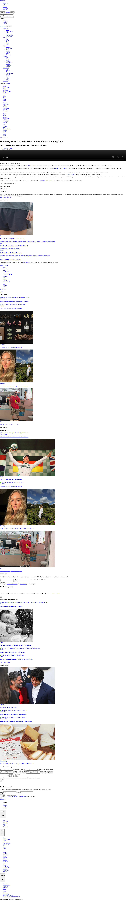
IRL (4, 824)
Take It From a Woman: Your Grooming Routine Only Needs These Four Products (17, 386)
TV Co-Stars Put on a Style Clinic (8, 707)
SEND (2, 779)
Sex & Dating (9, 36)
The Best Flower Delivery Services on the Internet (12, 652)
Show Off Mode (9, 35)
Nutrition (8, 64)
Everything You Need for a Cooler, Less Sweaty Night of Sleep (15, 645)
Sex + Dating (3, 711)
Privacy (4, 891)
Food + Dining (9, 31)
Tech (7, 77)
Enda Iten (56, 168)
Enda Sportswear (30, 165)
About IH (5, 883)
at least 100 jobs (71, 174)
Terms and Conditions (12, 584)
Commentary (9, 48)
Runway (8, 51)
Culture (4, 4)
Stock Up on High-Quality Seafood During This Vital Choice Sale (16, 721)
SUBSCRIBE (6, 271)
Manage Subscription (8, 895)
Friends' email (3, 778)
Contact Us (5, 886)
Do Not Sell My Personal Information (11, 896)
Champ (4, 825)
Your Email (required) (19, 769)
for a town (65, 168)
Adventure (8, 34)
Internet (7, 44)
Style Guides (9, 52)
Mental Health (9, 62)
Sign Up (2, 582)
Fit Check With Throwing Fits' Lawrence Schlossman (11, 424)
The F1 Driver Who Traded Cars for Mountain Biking (11, 308)
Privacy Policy (23, 584)
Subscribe (8, 12)
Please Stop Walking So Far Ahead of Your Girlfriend (13, 714)
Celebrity (8, 47)
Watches (8, 53)
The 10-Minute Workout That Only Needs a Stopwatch (11, 252)
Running (8, 66)
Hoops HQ (5, 9)
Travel (7, 32)
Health (7, 60)
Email (15, 579)
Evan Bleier (4, 148)
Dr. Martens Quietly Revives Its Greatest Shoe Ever (10, 259)
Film (7, 39)
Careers (4, 892)
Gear (1, 236)
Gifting (7, 79)
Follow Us (3, 12)
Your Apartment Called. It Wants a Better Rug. (11, 606)
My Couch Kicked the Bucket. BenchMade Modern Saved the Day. (16, 659)
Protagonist (5, 826)
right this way (55, 593)
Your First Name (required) (20, 771)
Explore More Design (5, 662)
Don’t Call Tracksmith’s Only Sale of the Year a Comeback (12, 238)
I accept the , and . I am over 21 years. (19, 584)
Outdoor (8, 74)
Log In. (10, 274)
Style (4, 5)
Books (7, 40)
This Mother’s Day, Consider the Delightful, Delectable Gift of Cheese (17, 763)
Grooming (8, 54)
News (7, 49)
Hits (4, 820)
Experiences (6, 3)
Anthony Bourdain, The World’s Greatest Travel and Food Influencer (14, 301)
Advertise (5, 887)
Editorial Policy (6, 885)
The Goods (5, 8)
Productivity (8, 65)
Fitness (7, 58)
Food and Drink (9, 73)
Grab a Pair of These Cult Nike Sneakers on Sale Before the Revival (14, 245)
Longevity (8, 61)
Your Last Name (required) (20, 772)
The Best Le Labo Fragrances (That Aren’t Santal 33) (11, 347)
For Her (7, 75)
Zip (14, 580)
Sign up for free (26, 262)
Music (7, 43)
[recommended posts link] (23, 602)
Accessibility (6, 894)
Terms (4, 889)
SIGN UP (3, 793)
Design (7, 41)
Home (7, 71)
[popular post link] (15, 297)
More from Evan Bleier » (6, 197)
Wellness (5, 7)
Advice (7, 57)
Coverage (5, 822)
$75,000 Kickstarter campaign (47, 180)
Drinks (7, 30)
